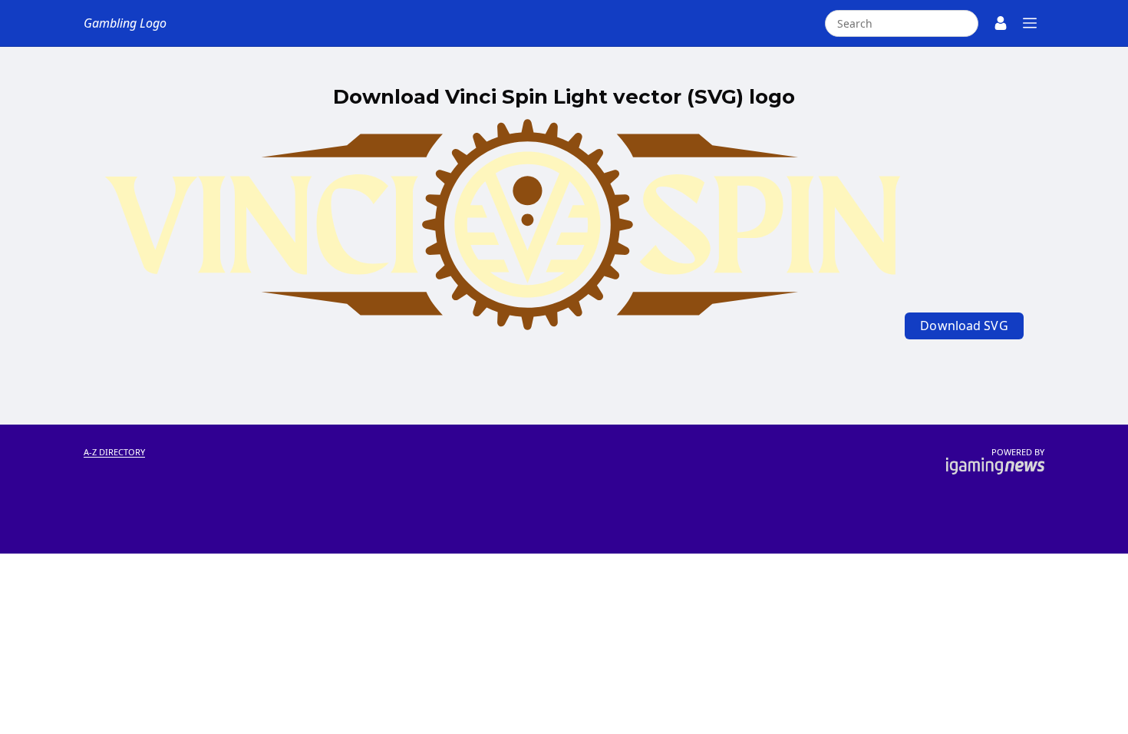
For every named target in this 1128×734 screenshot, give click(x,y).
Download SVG (964, 325)
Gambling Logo (125, 23)
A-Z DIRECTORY (114, 452)
